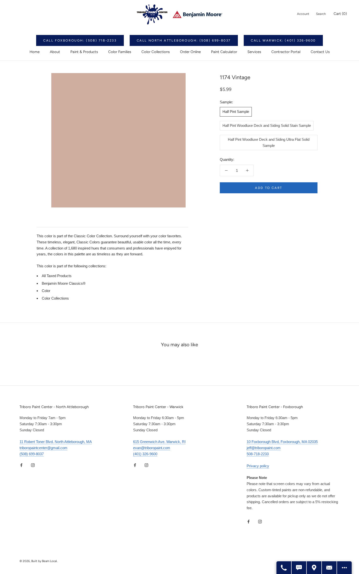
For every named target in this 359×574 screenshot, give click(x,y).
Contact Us (320, 52)
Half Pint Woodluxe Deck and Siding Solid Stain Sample (266, 125)
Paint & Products (84, 52)
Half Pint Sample (235, 111)
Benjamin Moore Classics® (63, 283)
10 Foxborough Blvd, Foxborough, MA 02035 (282, 442)
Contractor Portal (285, 52)
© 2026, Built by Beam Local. (39, 561)
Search (321, 14)
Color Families (119, 52)
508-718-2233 (258, 454)
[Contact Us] (329, 567)
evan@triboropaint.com (151, 448)
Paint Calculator (224, 52)
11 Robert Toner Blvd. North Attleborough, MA (56, 442)
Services (254, 52)
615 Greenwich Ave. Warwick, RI (159, 442)
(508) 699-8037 (32, 454)
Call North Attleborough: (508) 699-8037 (184, 40)
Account (303, 14)
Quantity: (227, 159)
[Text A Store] (299, 567)
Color (46, 291)
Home (35, 52)
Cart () (340, 13)
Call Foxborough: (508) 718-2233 (80, 40)
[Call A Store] (284, 567)
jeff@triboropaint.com (264, 448)
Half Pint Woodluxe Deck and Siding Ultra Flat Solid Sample (268, 142)
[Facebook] (21, 465)
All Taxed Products (57, 276)
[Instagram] (33, 465)
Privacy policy (258, 466)
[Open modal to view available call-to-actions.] (344, 567)
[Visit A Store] (314, 567)
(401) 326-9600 (145, 454)
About (55, 52)
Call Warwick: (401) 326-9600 (283, 40)
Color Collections (155, 52)
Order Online (190, 52)
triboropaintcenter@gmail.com (43, 448)
